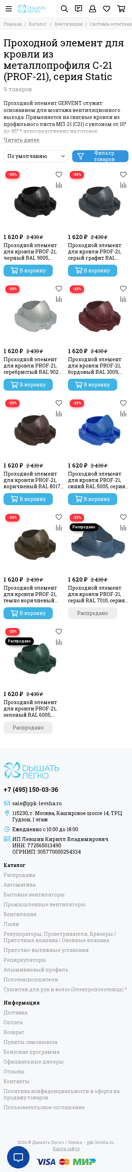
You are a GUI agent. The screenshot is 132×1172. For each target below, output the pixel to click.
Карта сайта (66, 1148)
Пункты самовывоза (30, 1042)
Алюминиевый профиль (36, 970)
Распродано (92, 613)
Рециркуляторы (25, 960)
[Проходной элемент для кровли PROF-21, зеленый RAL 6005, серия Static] (34, 656)
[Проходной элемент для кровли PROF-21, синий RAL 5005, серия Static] (98, 428)
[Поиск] (64, 9)
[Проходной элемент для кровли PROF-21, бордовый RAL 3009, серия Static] (98, 314)
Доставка (15, 1012)
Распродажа (19, 875)
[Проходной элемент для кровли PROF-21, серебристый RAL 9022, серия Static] (34, 314)
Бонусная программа (31, 1052)
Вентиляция (68, 24)
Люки (11, 924)
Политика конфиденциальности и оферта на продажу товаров (62, 1094)
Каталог (38, 24)
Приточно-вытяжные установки (46, 950)
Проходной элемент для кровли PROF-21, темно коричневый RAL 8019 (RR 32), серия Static (32, 594)
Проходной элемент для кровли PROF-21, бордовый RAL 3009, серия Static (94, 365)
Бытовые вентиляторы (34, 895)
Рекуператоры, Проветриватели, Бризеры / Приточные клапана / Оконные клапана (60, 937)
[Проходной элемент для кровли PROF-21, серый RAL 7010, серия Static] (98, 542)
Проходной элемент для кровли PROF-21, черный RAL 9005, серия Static (30, 251)
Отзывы (14, 1071)
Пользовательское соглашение (44, 1107)
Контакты (17, 1081)
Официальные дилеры (34, 1062)
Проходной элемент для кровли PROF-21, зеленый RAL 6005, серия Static (30, 708)
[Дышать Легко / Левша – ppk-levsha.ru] (32, 9)
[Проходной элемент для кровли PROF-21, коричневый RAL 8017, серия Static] (34, 428)
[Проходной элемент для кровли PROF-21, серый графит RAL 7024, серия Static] (98, 199)
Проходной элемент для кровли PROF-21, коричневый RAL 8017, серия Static (33, 480)
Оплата (13, 1022)
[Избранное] (59, 174)
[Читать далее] (21, 140)
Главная (12, 24)
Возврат (14, 1032)
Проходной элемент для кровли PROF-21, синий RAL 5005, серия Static (96, 480)
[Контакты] (78, 9)
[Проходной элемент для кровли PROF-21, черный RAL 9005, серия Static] (34, 199)
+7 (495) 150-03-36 (31, 789)
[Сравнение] (59, 185)
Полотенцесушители (31, 979)
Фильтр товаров (104, 156)
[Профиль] (93, 9)
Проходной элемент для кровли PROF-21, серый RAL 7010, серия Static (96, 594)
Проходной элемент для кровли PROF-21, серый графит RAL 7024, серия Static (94, 251)
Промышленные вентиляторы (45, 904)
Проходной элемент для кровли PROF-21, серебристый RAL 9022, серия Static (33, 365)
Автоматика (20, 885)
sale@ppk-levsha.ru (37, 803)
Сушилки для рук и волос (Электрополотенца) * (65, 989)
